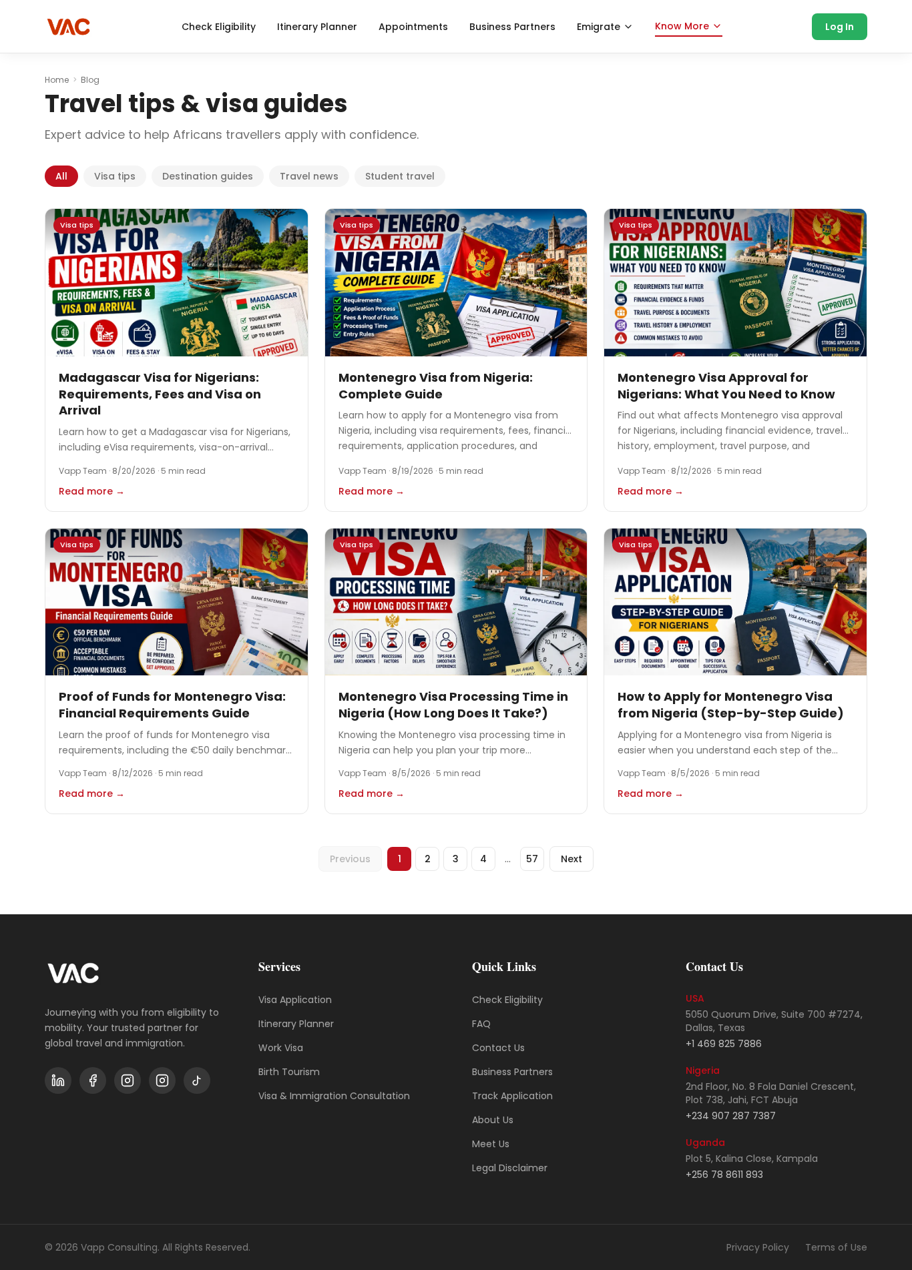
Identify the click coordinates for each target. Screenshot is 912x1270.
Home (57, 80)
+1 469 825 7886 (724, 1043)
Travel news (309, 176)
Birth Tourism (289, 1071)
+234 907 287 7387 (731, 1116)
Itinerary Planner (317, 26)
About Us (492, 1120)
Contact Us (498, 1047)
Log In (839, 26)
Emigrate (598, 26)
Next (571, 859)
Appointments (413, 26)
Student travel (400, 176)
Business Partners (512, 26)
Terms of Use (836, 1247)
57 (532, 859)
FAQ (481, 1023)
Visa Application (295, 999)
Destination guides (207, 176)
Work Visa (280, 1047)
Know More (682, 26)
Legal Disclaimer (509, 1168)
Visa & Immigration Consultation (334, 1095)
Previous (350, 859)
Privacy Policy (757, 1247)
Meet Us (490, 1144)
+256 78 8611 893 (724, 1174)
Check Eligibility (219, 26)
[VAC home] (68, 26)
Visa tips (115, 176)
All (61, 176)
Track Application (512, 1095)
